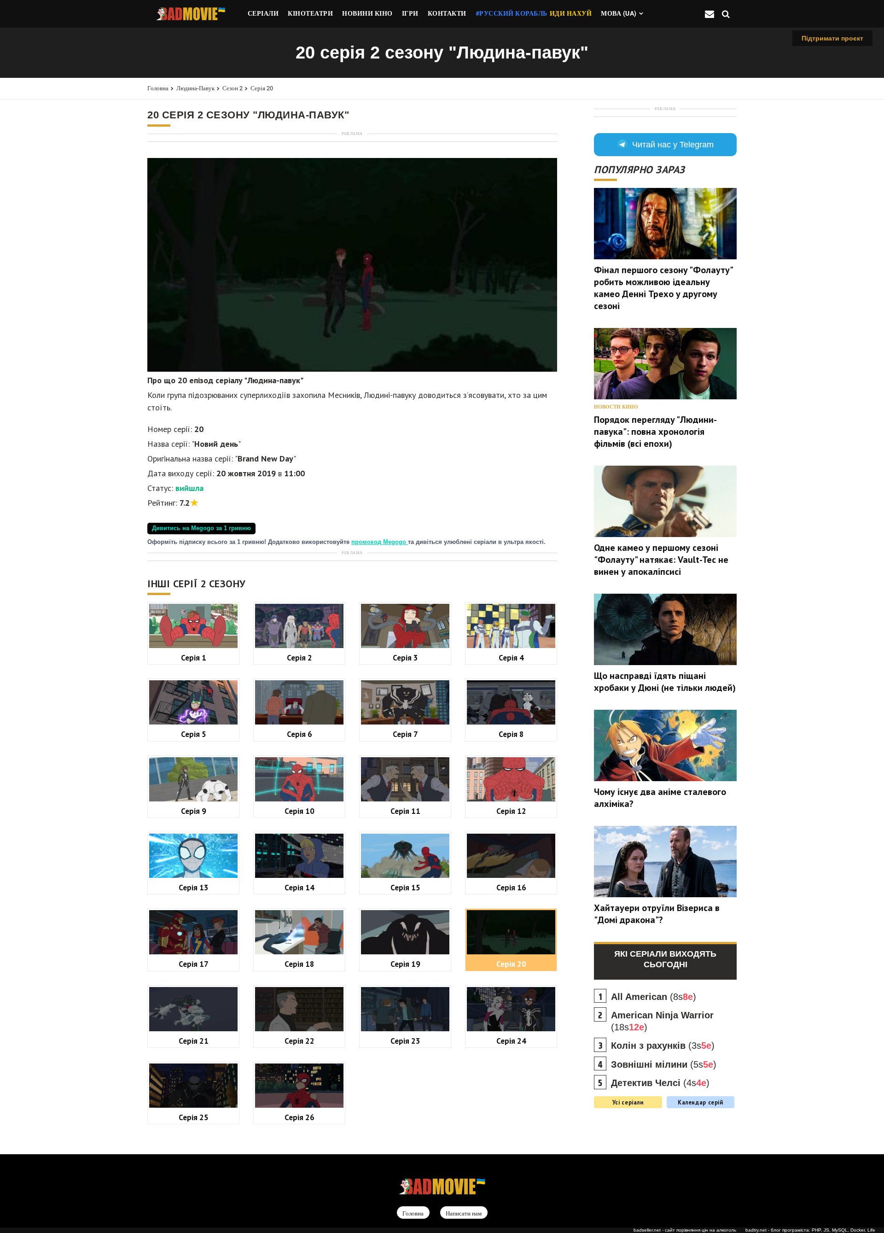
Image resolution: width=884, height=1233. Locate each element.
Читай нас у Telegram (673, 144)
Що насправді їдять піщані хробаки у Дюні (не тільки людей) (665, 682)
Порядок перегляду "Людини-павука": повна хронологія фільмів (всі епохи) (655, 432)
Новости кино (616, 407)
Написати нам (464, 1213)
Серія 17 (194, 963)
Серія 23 (405, 1040)
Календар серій (700, 1102)
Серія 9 (193, 811)
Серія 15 (405, 887)
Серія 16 (511, 887)
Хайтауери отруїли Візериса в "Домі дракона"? (657, 914)
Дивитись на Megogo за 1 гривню (201, 528)
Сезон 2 (232, 88)
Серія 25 (194, 1117)
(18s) (662, 1021)
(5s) (663, 1064)
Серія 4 (511, 657)
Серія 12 (511, 811)
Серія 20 (261, 88)
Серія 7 (405, 734)
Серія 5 (193, 734)
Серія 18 (299, 963)
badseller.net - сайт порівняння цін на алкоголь (685, 1230)
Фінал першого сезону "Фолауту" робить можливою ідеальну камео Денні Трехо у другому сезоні (663, 288)
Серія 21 (194, 1040)
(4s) (660, 1083)
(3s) (663, 1045)
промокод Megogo (379, 542)
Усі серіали (628, 1102)
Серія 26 (299, 1117)
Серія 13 (194, 887)
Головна (158, 88)
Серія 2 (299, 657)
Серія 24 (511, 1040)
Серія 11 (405, 811)
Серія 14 (299, 887)
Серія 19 (405, 963)
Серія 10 (299, 811)
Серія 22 (299, 1040)
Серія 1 (193, 657)
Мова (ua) (619, 13)
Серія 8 (511, 734)
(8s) (653, 997)
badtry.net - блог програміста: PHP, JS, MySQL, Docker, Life (810, 1230)
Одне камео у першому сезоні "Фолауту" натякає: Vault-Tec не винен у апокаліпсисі (661, 560)
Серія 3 (405, 657)
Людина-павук (195, 88)
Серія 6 (299, 734)
